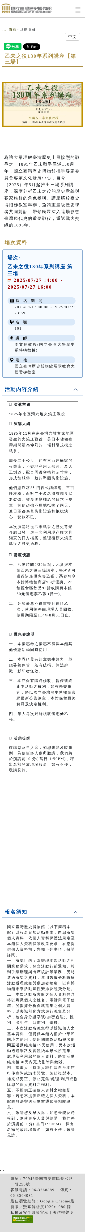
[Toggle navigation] (78, 10)
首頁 (13, 29)
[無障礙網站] (21, 1222)
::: (4, 29)
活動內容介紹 (22, 389)
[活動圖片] (42, 104)
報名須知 (16, 912)
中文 (72, 36)
